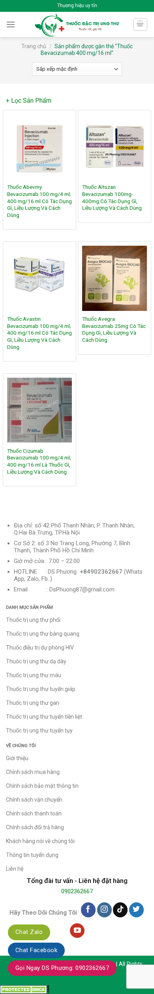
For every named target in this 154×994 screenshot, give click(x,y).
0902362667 (77, 891)
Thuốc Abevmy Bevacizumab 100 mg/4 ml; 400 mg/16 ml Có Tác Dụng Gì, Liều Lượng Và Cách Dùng (39, 201)
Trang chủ (33, 46)
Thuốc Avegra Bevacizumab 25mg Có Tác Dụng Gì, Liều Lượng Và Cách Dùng (114, 329)
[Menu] (10, 24)
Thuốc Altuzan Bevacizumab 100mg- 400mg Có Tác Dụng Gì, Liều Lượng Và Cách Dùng (112, 197)
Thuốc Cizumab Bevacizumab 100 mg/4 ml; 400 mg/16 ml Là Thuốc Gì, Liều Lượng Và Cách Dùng (39, 461)
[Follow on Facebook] (88, 909)
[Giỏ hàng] (140, 24)
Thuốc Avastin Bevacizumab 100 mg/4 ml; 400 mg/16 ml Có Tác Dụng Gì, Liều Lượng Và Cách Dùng (39, 333)
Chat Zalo (29, 932)
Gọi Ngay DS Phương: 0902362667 (62, 967)
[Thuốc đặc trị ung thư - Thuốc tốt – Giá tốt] (77, 24)
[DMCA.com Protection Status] (24, 988)
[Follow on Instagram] (104, 909)
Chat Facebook (36, 950)
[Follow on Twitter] (136, 909)
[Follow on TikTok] (120, 909)
